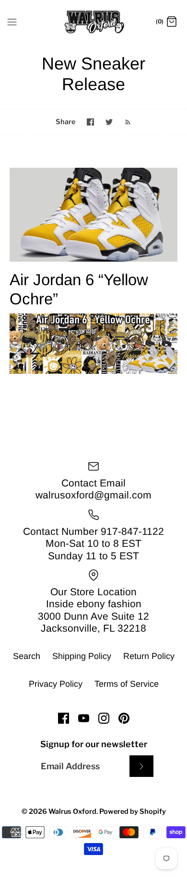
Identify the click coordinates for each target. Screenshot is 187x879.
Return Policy (149, 656)
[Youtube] (83, 718)
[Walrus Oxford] (93, 22)
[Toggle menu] (12, 22)
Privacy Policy (55, 684)
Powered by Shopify (132, 811)
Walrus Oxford (72, 811)
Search (26, 656)
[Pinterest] (123, 718)
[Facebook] (63, 718)
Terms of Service (126, 684)
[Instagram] (103, 718)
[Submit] (141, 766)
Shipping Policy (81, 656)
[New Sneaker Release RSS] (123, 121)
